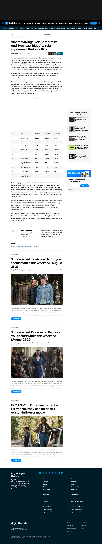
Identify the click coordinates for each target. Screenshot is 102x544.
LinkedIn (59, 473)
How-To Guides (75, 492)
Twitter (46, 473)
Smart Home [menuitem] (78, 23)
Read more (16, 318)
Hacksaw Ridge (25, 187)
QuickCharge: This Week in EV (24, 246)
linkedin (26, 236)
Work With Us (70, 525)
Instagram (43, 473)
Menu (3, 23)
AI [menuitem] (24, 23)
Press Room (83, 525)
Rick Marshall (15, 53)
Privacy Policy (72, 189)
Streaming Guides (75, 487)
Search (99, 23)
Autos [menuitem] (70, 23)
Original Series (74, 495)
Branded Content (75, 504)
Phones (45, 479)
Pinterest (56, 473)
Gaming (45, 484)
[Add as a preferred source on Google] (52, 53)
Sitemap (82, 528)
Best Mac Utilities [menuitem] (39, 28)
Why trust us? (47, 34)
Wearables (74, 481)
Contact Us (46, 504)
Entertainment (47, 492)
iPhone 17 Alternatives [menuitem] (75, 28)
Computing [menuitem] (30, 23)
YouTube (49, 473)
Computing (46, 481)
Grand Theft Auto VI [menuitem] (14, 28)
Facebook (40, 473)
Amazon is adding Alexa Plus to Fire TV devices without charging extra (81, 139)
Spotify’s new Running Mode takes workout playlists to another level (81, 148)
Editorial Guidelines (47, 509)
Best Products (74, 489)
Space (72, 484)
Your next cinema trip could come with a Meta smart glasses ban (81, 120)
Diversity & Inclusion (71, 528)
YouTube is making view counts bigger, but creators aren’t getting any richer (81, 157)
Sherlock (23, 62)
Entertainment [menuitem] (52, 23)
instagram (24, 236)
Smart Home (46, 489)
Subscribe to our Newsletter (77, 501)
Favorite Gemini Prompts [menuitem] (89, 28)
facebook (21, 236)
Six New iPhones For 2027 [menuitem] (27, 28)
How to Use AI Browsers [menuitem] (62, 28)
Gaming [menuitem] (44, 23)
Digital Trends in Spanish (77, 509)
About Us (45, 501)
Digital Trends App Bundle (77, 512)
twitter (29, 236)
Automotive (46, 495)
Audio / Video (46, 487)
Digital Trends (10, 25)
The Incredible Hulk (25, 86)
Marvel (13, 246)
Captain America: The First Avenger (48, 86)
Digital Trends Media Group (20, 537)
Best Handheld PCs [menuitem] (50, 28)
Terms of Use (69, 531)
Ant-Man (34, 86)
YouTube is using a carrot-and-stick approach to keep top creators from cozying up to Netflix (81, 130)
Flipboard (62, 473)
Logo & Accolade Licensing (49, 512)
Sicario (13, 216)
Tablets (73, 479)
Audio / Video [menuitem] (63, 23)
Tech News (36, 246)
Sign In (93, 23)
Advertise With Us (47, 506)
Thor (12, 88)
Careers (68, 522)
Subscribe (84, 186)
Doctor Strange (45, 73)
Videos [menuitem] (86, 23)
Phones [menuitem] (37, 23)
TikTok (52, 473)
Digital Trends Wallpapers (77, 506)
